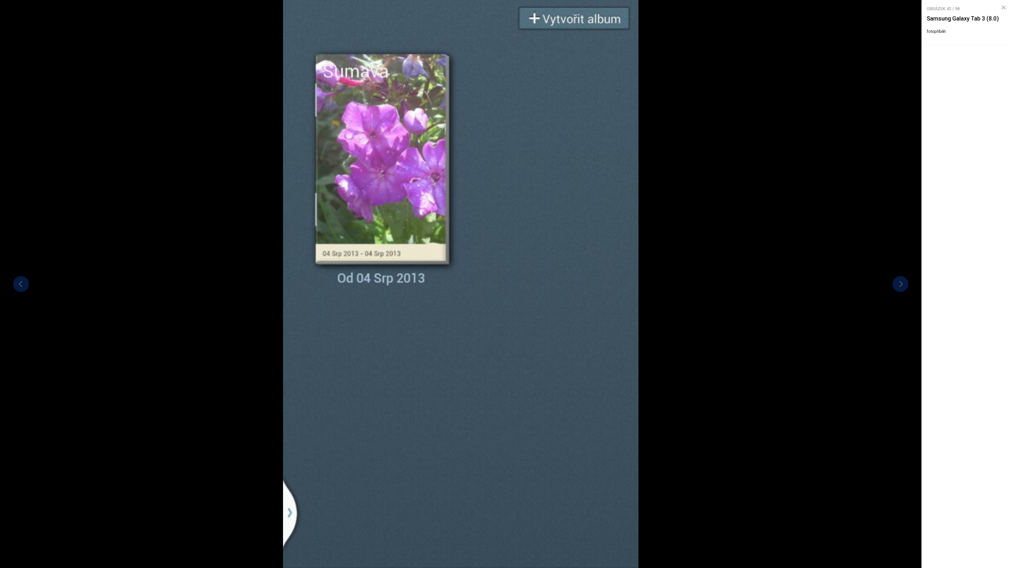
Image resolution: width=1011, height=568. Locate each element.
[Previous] (21, 284)
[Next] (900, 284)
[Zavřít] (1003, 7)
